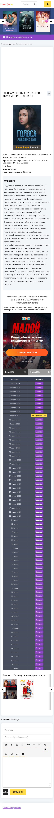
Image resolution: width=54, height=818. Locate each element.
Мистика (21, 154)
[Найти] (34, 4)
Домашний (31, 154)
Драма (12, 44)
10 (37, 147)
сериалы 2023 (44, 154)
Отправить (17, 792)
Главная (4, 44)
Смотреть (39, 383)
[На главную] (7, 4)
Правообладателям (12, 807)
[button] (5, 744)
